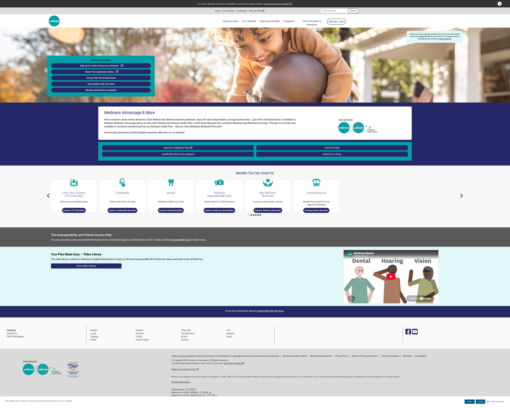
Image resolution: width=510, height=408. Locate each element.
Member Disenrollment (321, 356)
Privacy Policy (341, 356)
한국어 (184, 336)
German (184, 339)
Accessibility (421, 356)
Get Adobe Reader (234, 363)
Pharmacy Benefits (270, 21)
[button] (495, 402)
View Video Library (86, 265)
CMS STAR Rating (15, 336)
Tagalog (94, 336)
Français (140, 333)
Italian (229, 336)
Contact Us (12, 333)
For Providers (228, 11)
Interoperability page (180, 239)
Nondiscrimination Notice (295, 356)
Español (139, 330)
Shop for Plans (231, 21)
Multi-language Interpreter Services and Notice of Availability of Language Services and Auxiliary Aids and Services (225, 356)
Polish (93, 339)
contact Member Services (270, 310)
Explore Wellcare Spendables (219, 210)
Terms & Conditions (390, 356)
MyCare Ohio (256, 11)
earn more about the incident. (277, 4)
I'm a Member (249, 21)
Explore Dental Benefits (171, 210)
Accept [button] (480, 402)
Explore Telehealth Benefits (122, 210)
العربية (93, 333)
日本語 (139, 336)
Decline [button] (469, 402)
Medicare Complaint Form (185, 369)
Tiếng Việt (185, 330)
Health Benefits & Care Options (178, 154)
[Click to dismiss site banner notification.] (500, 4)
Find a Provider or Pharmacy (311, 23)
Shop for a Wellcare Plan (185, 147)
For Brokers (242, 11)
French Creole (142, 339)
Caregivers (289, 21)
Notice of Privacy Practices (364, 356)
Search (353, 10)
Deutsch (230, 333)
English (93, 330)
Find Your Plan (332, 147)
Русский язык (188, 333)
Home (217, 11)
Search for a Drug (332, 154)
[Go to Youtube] (414, 332)
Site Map (407, 356)
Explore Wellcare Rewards (268, 210)
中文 (228, 330)
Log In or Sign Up (445, 39)
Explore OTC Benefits (74, 210)
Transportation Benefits (316, 210)
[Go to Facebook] (408, 332)
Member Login (336, 21)
